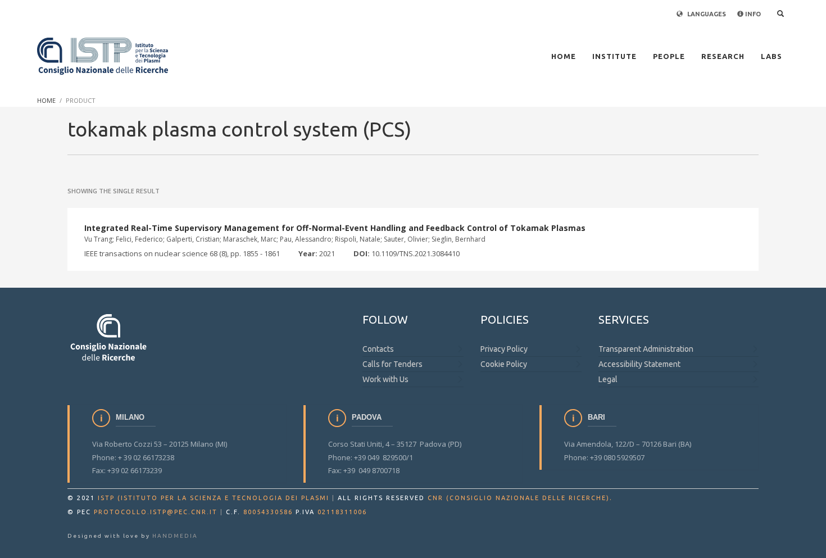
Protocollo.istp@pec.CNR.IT (155, 512)
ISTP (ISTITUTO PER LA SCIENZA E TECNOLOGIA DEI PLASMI (213, 498)
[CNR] (109, 337)
